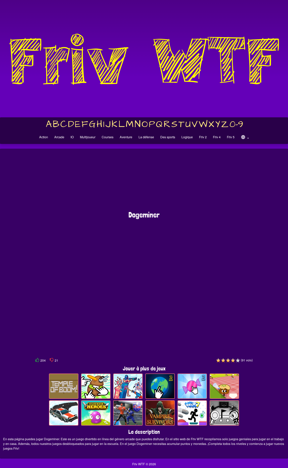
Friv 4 (217, 137)
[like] (37, 361)
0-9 (236, 124)
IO (72, 137)
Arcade (59, 137)
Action (43, 137)
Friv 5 (231, 137)
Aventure (126, 137)
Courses (107, 137)
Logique (187, 137)
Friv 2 (203, 137)
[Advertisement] (144, 181)
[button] (244, 137)
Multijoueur (87, 137)
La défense (146, 137)
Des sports (167, 137)
